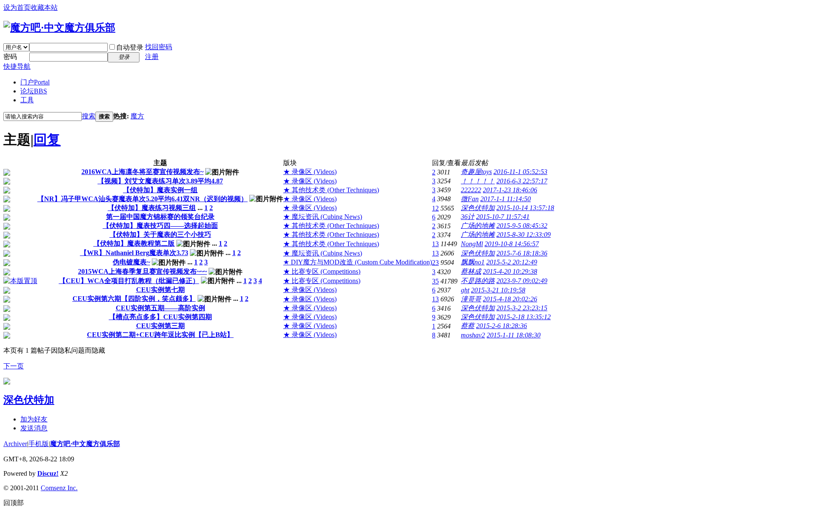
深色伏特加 (478, 207)
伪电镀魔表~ (131, 262)
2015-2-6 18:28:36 (501, 325)
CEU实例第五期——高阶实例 (160, 308)
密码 (10, 56)
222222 (471, 190)
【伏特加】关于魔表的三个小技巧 (160, 234)
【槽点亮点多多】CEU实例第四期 (160, 316)
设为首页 (17, 7)
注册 (152, 56)
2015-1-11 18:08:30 (514, 335)
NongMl (472, 243)
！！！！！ (478, 181)
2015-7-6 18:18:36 (521, 253)
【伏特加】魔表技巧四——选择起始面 (160, 225)
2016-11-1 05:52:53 (520, 171)
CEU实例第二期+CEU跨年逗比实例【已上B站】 (160, 334)
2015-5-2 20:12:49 (511, 262)
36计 (467, 216)
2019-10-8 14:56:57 (512, 243)
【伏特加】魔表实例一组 (160, 190)
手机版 (38, 443)
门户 (35, 82)
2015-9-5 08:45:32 (521, 225)
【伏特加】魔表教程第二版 (134, 243)
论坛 (33, 91)
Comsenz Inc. (59, 487)
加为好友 (33, 419)
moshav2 (473, 335)
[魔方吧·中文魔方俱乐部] (59, 27)
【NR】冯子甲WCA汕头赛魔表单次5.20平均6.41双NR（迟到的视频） (142, 198)
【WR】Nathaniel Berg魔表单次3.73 (134, 252)
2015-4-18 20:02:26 (510, 299)
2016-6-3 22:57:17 (521, 181)
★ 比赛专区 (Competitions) (321, 271)
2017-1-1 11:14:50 (505, 198)
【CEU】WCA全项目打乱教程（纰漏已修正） (129, 280)
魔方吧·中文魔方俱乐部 (85, 443)
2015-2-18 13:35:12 (523, 316)
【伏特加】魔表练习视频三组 (152, 207)
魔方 (137, 116)
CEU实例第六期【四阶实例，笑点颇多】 (134, 298)
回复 (47, 139)
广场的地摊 (478, 225)
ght (465, 290)
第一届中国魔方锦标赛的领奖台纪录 (160, 216)
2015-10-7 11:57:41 (503, 216)
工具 (27, 100)
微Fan (470, 198)
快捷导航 (17, 66)
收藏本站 (44, 7)
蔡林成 (471, 271)
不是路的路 (478, 280)
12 (435, 208)
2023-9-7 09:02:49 (521, 280)
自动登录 (129, 47)
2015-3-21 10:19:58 (498, 290)
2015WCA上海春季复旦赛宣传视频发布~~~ (142, 271)
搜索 (88, 116)
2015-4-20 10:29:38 (510, 271)
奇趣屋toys (476, 171)
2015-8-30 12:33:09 (523, 234)
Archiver (15, 443)
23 (435, 262)
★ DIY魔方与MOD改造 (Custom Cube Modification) (357, 262)
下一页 (13, 366)
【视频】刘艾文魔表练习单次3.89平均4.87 (160, 181)
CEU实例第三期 (160, 325)
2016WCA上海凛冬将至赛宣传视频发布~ (142, 171)
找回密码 (158, 47)
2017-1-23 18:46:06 (510, 190)
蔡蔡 (467, 325)
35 (435, 281)
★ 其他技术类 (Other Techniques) (331, 190)
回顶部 (13, 502)
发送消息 (33, 428)
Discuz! (48, 473)
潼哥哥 (471, 299)
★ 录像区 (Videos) (310, 171)
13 (435, 243)
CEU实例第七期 (160, 289)
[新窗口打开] (6, 173)
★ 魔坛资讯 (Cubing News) (322, 216)
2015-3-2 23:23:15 (521, 308)
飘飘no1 (473, 262)
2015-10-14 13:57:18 (525, 207)
